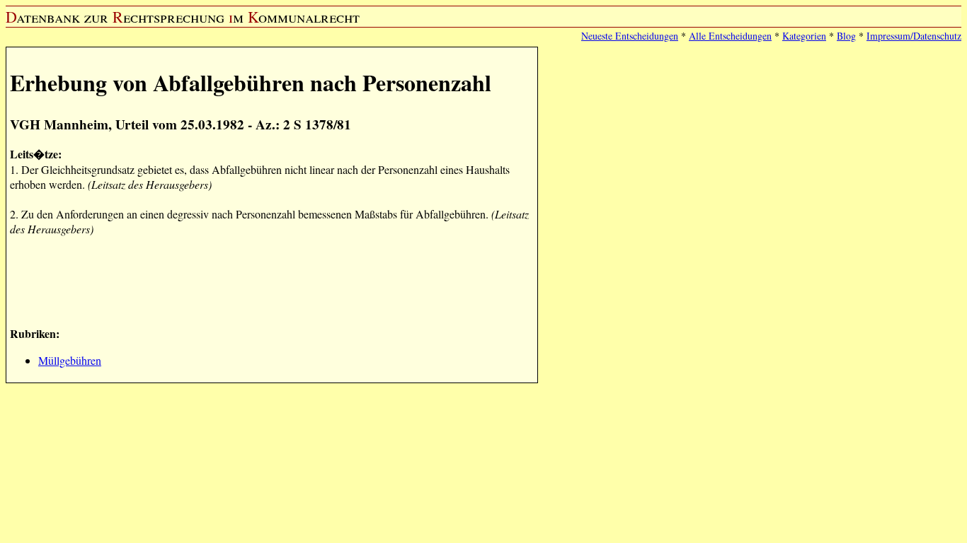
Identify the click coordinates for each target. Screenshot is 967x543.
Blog (846, 35)
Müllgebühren (69, 360)
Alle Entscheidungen (730, 35)
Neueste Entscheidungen (629, 35)
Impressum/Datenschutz (913, 35)
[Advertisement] (267, 279)
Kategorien (804, 35)
